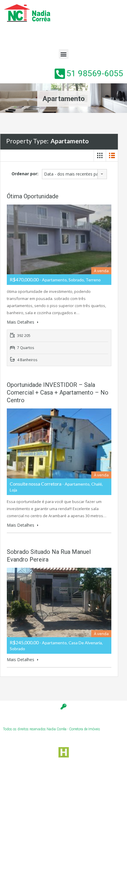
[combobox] (74, 174)
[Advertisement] (63, 824)
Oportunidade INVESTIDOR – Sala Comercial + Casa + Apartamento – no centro (57, 392)
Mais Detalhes (21, 322)
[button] (64, 54)
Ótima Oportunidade (32, 196)
